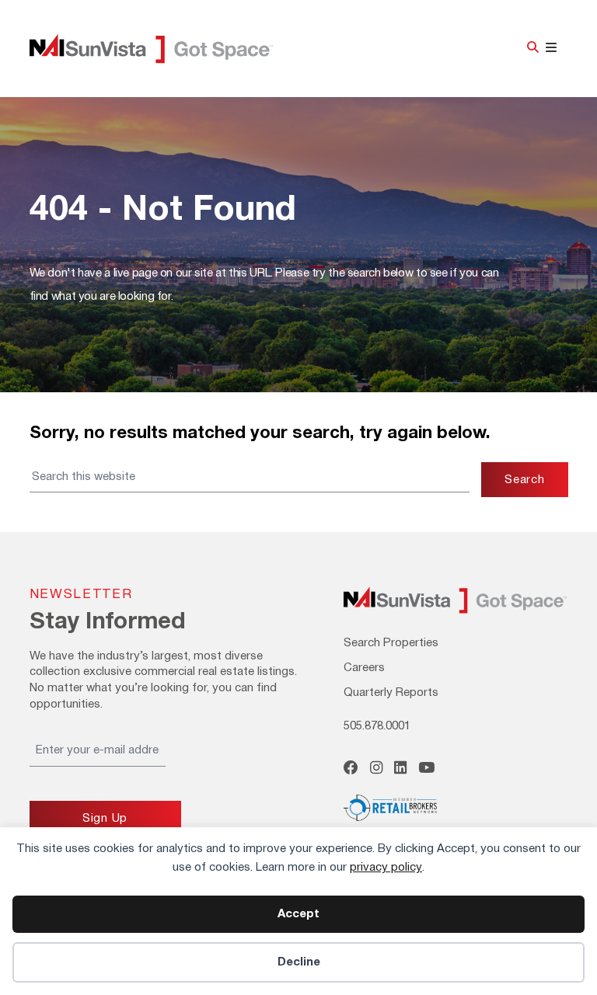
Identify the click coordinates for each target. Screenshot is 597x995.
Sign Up (104, 818)
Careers (364, 668)
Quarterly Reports (391, 692)
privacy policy (386, 867)
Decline (299, 962)
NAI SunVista (169, 49)
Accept (298, 914)
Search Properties (391, 643)
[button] (533, 48)
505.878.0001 (377, 726)
